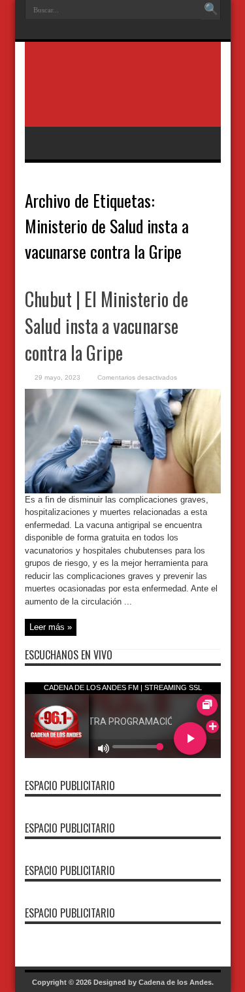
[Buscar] (211, 10)
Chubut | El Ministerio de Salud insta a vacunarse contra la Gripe (106, 326)
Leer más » (50, 627)
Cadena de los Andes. (176, 982)
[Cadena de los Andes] (122, 94)
